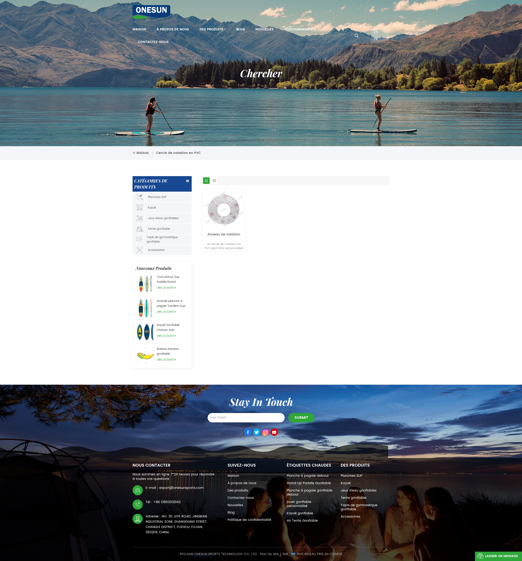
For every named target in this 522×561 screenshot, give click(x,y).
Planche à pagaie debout (308, 475)
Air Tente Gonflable (302, 520)
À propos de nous (173, 29)
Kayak (152, 207)
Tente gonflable (159, 228)
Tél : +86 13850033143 (163, 502)
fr (376, 39)
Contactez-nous (153, 42)
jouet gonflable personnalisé (299, 504)
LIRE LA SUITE (165, 287)
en (376, 32)
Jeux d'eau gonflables (163, 218)
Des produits (211, 29)
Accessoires (156, 250)
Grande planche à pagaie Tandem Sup (171, 303)
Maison (139, 29)
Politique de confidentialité (249, 519)
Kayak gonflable (300, 513)
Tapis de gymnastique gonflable (162, 239)
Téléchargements (300, 29)
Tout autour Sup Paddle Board (168, 279)
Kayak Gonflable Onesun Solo (168, 327)
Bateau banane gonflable (168, 351)
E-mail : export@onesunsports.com (174, 487)
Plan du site (269, 554)
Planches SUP (157, 197)
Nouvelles (264, 29)
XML (285, 554)
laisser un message (501, 556)
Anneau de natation (223, 234)
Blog (240, 29)
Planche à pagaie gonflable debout (309, 492)
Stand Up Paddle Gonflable (309, 483)
